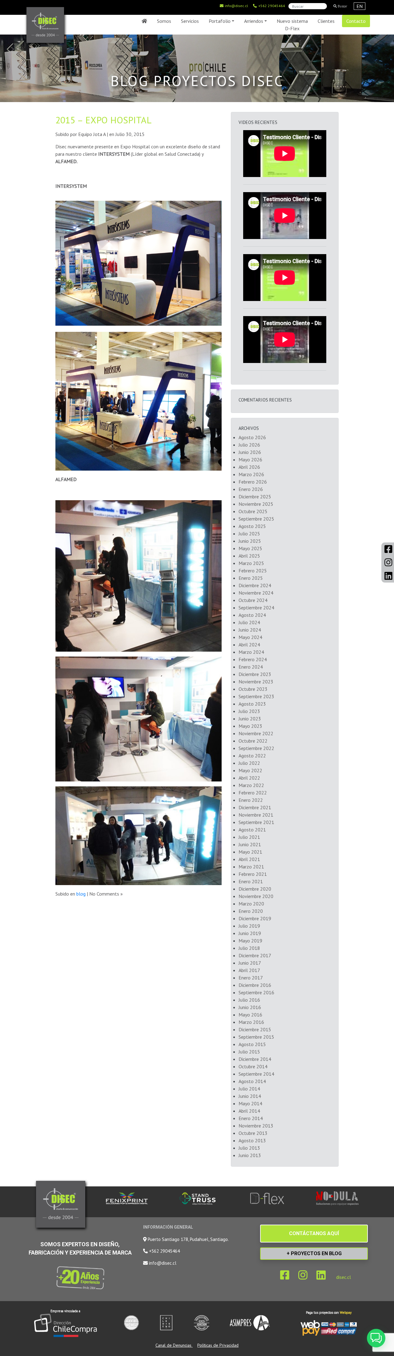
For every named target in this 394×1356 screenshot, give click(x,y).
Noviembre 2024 (256, 593)
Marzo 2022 (251, 785)
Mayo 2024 (250, 637)
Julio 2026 (249, 445)
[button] (376, 1338)
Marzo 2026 (251, 474)
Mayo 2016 (250, 1015)
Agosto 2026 (252, 437)
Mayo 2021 (250, 852)
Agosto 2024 (252, 615)
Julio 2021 (249, 837)
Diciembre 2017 (255, 955)
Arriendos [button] (253, 21)
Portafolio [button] (220, 21)
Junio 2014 (250, 1096)
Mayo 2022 (250, 770)
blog (81, 894)
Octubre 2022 (253, 741)
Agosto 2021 (252, 829)
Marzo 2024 (251, 652)
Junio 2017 (250, 963)
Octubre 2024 (253, 600)
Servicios (190, 21)
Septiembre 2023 (256, 696)
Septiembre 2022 (256, 748)
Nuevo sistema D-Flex (292, 24)
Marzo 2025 (251, 563)
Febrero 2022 (253, 792)
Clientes (326, 21)
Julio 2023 (249, 711)
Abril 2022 (249, 778)
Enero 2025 (251, 578)
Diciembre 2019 (255, 918)
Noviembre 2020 (256, 896)
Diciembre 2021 (255, 807)
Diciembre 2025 (255, 496)
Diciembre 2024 (255, 585)
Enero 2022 (251, 800)
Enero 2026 (251, 489)
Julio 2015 (249, 1052)
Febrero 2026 (253, 482)
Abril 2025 (249, 556)
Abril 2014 (249, 1111)
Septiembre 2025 (256, 519)
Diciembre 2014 (255, 1059)
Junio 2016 (250, 1007)
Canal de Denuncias (174, 1345)
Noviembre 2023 (256, 681)
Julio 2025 (249, 533)
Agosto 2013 (252, 1140)
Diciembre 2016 (255, 985)
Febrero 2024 (253, 659)
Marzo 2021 (251, 866)
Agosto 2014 (252, 1081)
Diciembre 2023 (255, 674)
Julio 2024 (249, 622)
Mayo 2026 (250, 459)
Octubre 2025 (253, 511)
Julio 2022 (249, 763)
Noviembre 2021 (256, 815)
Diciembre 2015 (255, 1029)
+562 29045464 (271, 5)
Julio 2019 (249, 926)
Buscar (342, 6)
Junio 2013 (250, 1155)
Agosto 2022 (252, 755)
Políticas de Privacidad (218, 1345)
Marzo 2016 (251, 1022)
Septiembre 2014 (256, 1074)
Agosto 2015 (252, 1044)
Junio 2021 (250, 844)
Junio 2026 (250, 452)
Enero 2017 (251, 978)
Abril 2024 (249, 644)
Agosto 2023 (252, 704)
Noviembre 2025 (256, 504)
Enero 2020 (251, 911)
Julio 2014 (249, 1089)
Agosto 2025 (252, 526)
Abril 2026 (249, 467)
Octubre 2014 (253, 1066)
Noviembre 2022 (256, 733)
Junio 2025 (250, 541)
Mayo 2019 (250, 941)
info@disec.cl (236, 5)
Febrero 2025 (253, 570)
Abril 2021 (249, 859)
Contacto (356, 21)
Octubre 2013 (253, 1133)
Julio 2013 (249, 1148)
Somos (164, 21)
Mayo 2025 (250, 548)
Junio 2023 (250, 718)
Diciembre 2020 (255, 889)
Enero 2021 (251, 881)
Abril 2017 (249, 970)
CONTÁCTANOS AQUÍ (314, 1233)
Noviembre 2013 (256, 1126)
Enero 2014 (251, 1118)
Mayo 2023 (250, 726)
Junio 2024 (250, 630)
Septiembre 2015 (256, 1037)
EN (359, 6)
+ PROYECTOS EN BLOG (314, 1253)
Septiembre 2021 (256, 822)
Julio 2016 (249, 1000)
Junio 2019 (250, 933)
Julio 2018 (249, 948)
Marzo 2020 (251, 904)
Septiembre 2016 (256, 992)
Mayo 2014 (250, 1103)
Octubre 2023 (253, 689)
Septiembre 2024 (256, 607)
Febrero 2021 (253, 874)
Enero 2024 (251, 667)
